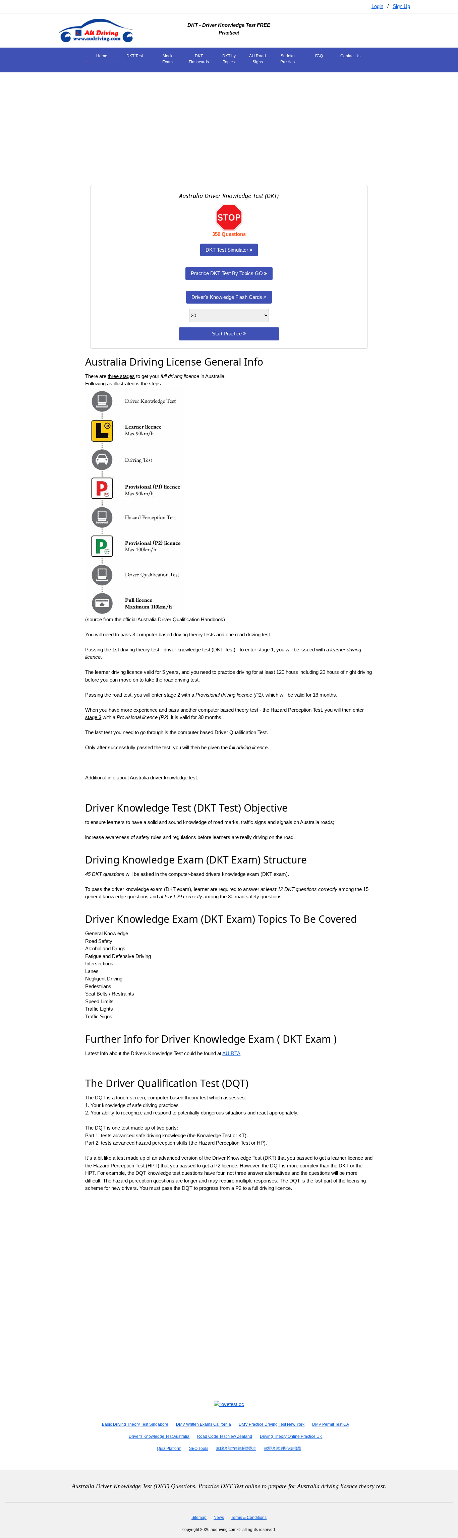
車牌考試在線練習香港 (236, 1448)
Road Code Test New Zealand (224, 1436)
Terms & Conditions (249, 1517)
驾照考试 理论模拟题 (282, 1448)
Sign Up (401, 6)
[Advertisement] (229, 125)
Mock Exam (167, 59)
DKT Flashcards (199, 59)
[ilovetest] (229, 1404)
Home (101, 56)
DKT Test (134, 56)
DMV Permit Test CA (330, 1424)
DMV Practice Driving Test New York (271, 1424)
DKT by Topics (229, 59)
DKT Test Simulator (227, 250)
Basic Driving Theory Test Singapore (135, 1424)
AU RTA (231, 1053)
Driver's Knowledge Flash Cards (227, 297)
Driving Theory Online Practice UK (291, 1436)
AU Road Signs (257, 59)
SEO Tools (198, 1448)
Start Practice (227, 333)
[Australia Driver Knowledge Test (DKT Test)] (96, 30)
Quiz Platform (169, 1448)
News (219, 1517)
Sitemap (199, 1517)
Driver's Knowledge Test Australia (159, 1436)
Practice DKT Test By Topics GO (227, 273)
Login (377, 6)
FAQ (319, 56)
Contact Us (350, 56)
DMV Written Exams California (203, 1424)
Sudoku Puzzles (287, 59)
